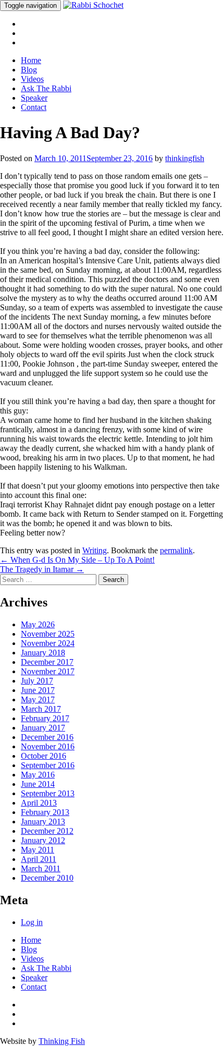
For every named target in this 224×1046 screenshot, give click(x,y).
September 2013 (47, 793)
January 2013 (43, 821)
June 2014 (38, 784)
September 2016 (47, 765)
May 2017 (38, 699)
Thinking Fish (62, 1041)
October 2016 (43, 755)
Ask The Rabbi (46, 88)
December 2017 (47, 662)
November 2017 (47, 671)
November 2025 (47, 633)
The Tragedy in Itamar (42, 569)
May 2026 (38, 624)
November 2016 (47, 746)
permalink (176, 550)
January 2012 (43, 840)
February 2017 (45, 718)
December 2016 (47, 737)
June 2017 (38, 690)
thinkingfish (184, 158)
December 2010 (47, 877)
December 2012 (47, 830)
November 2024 (47, 643)
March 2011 (40, 868)
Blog (29, 69)
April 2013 (39, 802)
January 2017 (43, 727)
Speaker (34, 97)
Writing (94, 550)
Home (31, 60)
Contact (33, 107)
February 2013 (45, 812)
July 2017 (37, 680)
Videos (32, 79)
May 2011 (37, 849)
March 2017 (41, 708)
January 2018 (43, 652)
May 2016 (38, 774)
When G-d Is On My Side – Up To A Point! (77, 559)
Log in (32, 922)
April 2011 (38, 859)
